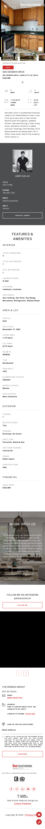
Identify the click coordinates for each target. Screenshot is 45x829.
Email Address (9, 730)
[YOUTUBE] (28, 789)
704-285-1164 (9, 193)
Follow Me (22, 605)
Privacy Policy (35, 746)
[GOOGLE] (34, 789)
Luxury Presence (22, 803)
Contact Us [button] (22, 571)
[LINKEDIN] (22, 789)
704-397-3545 (30, 714)
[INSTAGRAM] (17, 789)
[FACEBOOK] (11, 789)
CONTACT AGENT (22, 215)
